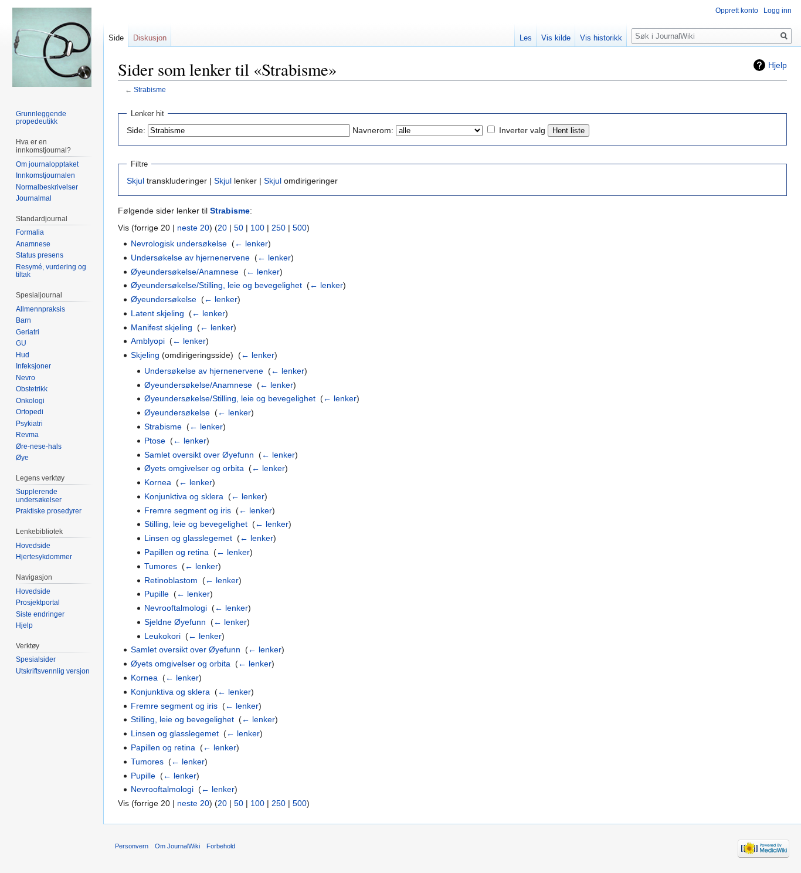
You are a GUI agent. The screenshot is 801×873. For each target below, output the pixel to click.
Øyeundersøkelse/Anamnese (185, 271)
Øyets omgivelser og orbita (194, 468)
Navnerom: (372, 130)
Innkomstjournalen (45, 175)
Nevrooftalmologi (175, 608)
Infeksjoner (33, 366)
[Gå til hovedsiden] (52, 47)
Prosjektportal (38, 602)
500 (300, 227)
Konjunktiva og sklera (183, 496)
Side (116, 37)
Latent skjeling (157, 313)
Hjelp (777, 65)
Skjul (135, 180)
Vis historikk (601, 37)
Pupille (156, 593)
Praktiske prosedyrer (49, 511)
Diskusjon (150, 37)
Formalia (30, 232)
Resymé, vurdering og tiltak (51, 271)
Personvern (131, 846)
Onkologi (30, 401)
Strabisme (150, 89)
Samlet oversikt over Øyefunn (199, 454)
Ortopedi (29, 412)
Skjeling (145, 355)
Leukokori (162, 636)
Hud (22, 355)
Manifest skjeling (161, 327)
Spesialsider (36, 659)
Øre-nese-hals (39, 446)
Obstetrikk (31, 389)
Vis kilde (556, 37)
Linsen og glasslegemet (188, 538)
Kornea (157, 482)
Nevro (25, 378)
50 (238, 227)
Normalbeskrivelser (47, 187)
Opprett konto (736, 10)
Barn (23, 320)
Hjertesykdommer (44, 557)
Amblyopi (148, 341)
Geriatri (27, 332)
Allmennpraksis (40, 309)
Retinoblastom (171, 580)
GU (21, 343)
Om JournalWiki (177, 846)
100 (257, 227)
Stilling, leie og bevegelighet (195, 524)
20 (222, 227)
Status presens (39, 255)
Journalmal (34, 198)
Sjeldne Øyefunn (175, 622)
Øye (22, 458)
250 (278, 227)
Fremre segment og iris (187, 510)
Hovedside (33, 546)
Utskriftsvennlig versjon (53, 671)
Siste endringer (40, 614)
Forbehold (220, 846)
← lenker (251, 243)
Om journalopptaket (47, 164)
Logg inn (777, 10)
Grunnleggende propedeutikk (41, 118)
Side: (136, 130)
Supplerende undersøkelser (39, 496)
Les (526, 37)
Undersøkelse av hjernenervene (190, 257)
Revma (27, 435)
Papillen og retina (176, 552)
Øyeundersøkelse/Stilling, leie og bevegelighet (216, 285)
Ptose (154, 440)
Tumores (160, 566)
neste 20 (193, 227)
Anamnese (33, 244)
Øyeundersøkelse (163, 299)
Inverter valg (522, 130)
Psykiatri (29, 423)
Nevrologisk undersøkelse (179, 243)
